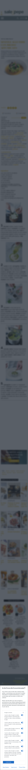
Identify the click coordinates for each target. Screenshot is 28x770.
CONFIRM (8, 762)
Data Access (14, 767)
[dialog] (14, 727)
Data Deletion (6, 767)
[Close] (25, 688)
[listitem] (14, 712)
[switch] (22, 715)
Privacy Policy (22, 767)
